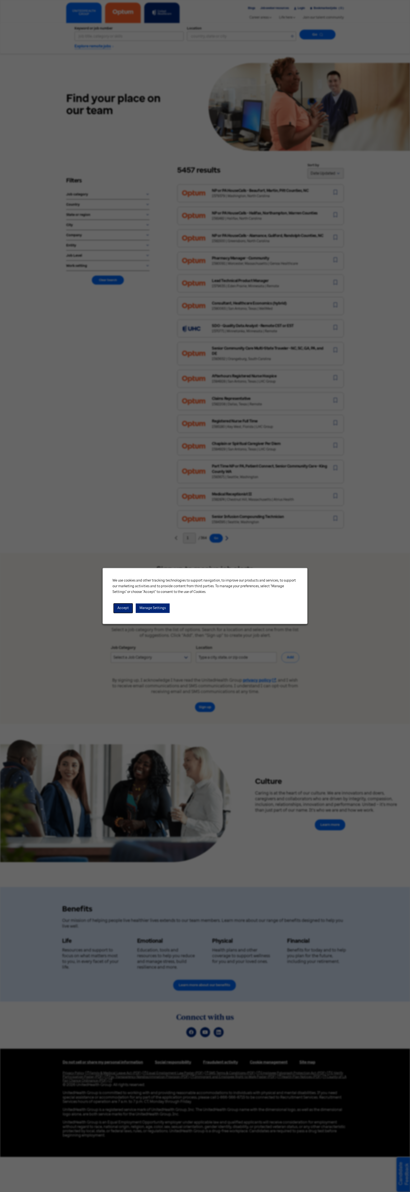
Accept (123, 608)
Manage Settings (153, 608)
